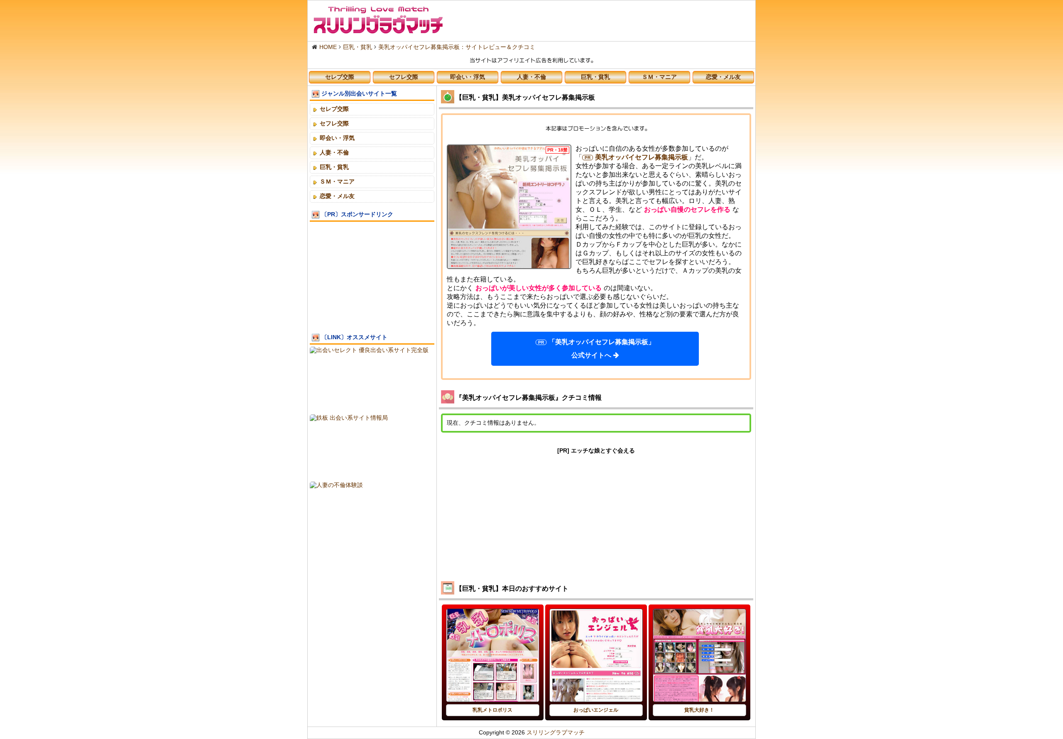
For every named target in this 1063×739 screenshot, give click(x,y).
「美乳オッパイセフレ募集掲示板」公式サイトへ (602, 348)
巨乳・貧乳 (595, 76)
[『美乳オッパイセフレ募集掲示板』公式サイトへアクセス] (509, 206)
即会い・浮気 (467, 76)
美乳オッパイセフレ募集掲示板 (641, 157)
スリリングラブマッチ (556, 732)
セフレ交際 (403, 76)
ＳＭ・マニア (659, 76)
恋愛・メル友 (723, 76)
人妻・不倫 (531, 76)
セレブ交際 (339, 76)
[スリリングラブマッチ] (378, 20)
